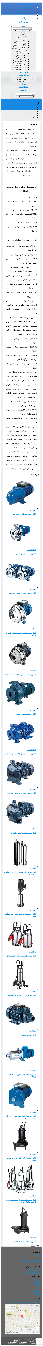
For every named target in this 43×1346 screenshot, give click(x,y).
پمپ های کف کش (19, 61)
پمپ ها (37, 1280)
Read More (32, 510)
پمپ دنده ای (21, 36)
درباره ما (23, 18)
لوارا (17, 57)
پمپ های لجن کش (19, 59)
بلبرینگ (23, 84)
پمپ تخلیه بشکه (21, 38)
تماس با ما (23, 22)
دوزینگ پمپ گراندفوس (19, 45)
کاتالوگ (23, 14)
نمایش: (37, 475)
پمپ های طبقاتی (19, 67)
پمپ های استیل (19, 63)
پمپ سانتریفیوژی (21, 51)
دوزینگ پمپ (21, 40)
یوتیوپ (30, 1302)
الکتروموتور (23, 72)
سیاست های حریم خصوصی (30, 1261)
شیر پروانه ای (21, 79)
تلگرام (8, 1302)
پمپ (23, 30)
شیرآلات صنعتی (23, 75)
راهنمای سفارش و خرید (32, 1273)
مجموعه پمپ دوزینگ (19, 41)
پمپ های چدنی (19, 65)
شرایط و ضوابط (34, 1270)
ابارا (17, 55)
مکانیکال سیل (23, 87)
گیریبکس (37, 1294)
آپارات (13, 1302)
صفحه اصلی (23, 4)
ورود (24, 25)
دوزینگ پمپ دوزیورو (19, 47)
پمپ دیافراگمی (21, 49)
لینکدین (18, 1302)
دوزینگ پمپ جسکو (19, 43)
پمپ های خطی (19, 69)
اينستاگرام (24, 1302)
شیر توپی (21, 81)
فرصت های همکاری (23, 11)
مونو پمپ (21, 32)
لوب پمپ (21, 34)
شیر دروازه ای (21, 77)
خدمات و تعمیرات (24, 7)
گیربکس (23, 90)
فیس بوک (37, 1302)
